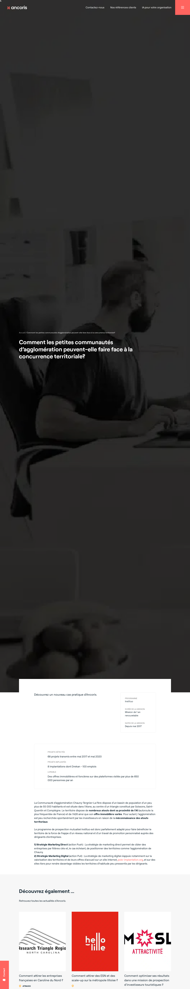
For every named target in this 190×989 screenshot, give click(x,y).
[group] (42, 950)
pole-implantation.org (130, 859)
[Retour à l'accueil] (18, 7)
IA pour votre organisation (156, 7)
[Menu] (182, 7)
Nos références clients (123, 7)
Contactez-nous (95, 7)
